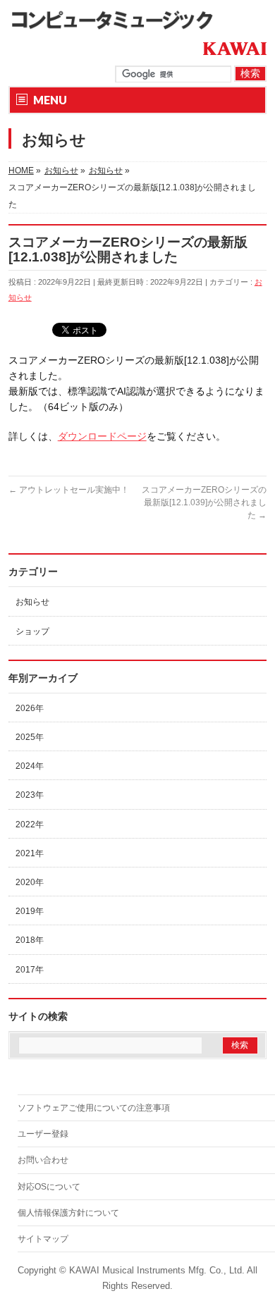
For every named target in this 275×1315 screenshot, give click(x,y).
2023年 (30, 795)
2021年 (30, 853)
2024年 (30, 766)
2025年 (30, 737)
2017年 (30, 970)
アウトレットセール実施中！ (68, 490)
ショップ (32, 631)
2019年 (30, 911)
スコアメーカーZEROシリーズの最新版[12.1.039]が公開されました (204, 502)
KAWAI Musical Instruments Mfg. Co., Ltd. (157, 1271)
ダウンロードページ (102, 436)
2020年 (30, 882)
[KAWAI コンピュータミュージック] (117, 19)
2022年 (30, 824)
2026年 (30, 708)
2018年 (30, 940)
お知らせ (32, 602)
